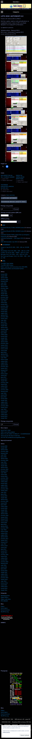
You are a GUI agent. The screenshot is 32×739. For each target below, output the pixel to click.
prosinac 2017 (4, 366)
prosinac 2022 (4, 306)
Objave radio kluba (10, 195)
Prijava (2, 606)
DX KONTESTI (6, 244)
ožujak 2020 (4, 338)
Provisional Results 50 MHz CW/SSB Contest (12, 231)
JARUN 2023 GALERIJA (25, 724)
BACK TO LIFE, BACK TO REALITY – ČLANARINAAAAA (15, 433)
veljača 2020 (4, 340)
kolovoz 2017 (4, 373)
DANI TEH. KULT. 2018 (7, 719)
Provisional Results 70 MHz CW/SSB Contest (12, 227)
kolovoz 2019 (4, 348)
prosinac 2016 (4, 382)
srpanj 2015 (4, 395)
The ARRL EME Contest (7, 265)
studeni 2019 (4, 345)
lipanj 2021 (3, 322)
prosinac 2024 (4, 288)
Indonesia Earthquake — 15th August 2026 (12, 238)
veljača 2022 (4, 313)
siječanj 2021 (4, 327)
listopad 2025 (4, 281)
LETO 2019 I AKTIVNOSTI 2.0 (12, 16)
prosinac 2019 (4, 343)
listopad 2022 (4, 308)
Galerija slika (7, 724)
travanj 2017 (4, 379)
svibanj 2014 (4, 414)
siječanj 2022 (4, 315)
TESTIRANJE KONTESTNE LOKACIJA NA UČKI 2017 (7, 186)
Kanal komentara (5, 610)
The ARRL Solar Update (7, 263)
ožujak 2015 (4, 400)
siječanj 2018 (4, 364)
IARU (3, 225)
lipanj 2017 (3, 377)
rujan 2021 (3, 320)
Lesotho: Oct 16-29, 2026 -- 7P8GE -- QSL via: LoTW (15, 252)
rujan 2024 (3, 290)
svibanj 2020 (4, 334)
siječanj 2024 (4, 295)
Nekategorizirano (5, 595)
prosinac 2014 (4, 405)
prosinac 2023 (4, 297)
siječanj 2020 (4, 341)
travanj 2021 (4, 324)
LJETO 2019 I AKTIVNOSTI (9, 198)
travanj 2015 (4, 398)
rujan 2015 (3, 393)
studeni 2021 (4, 318)
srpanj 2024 (4, 292)
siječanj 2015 (4, 404)
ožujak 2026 (4, 276)
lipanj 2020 (3, 332)
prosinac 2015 (4, 389)
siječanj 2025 (4, 286)
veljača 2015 (4, 402)
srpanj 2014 (4, 412)
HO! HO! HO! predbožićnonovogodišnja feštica (13, 437)
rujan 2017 (3, 372)
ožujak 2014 (4, 418)
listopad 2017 (4, 370)
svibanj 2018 (4, 361)
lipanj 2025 (3, 284)
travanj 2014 (4, 416)
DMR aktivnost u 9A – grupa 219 (22, 719)
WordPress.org (5, 611)
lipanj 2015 (3, 396)
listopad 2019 (4, 347)
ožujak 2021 (4, 325)
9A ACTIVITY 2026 (6, 430)
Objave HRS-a (4, 597)
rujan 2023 (3, 300)
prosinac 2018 (4, 356)
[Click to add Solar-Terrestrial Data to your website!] (16, 705)
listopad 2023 (4, 299)
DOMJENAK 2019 (6, 722)
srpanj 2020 (4, 331)
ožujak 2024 (4, 293)
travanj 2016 (4, 388)
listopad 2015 (4, 391)
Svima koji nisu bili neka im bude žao (10, 435)
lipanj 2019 (3, 352)
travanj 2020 (4, 336)
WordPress (12, 737)
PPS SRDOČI (4, 601)
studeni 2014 (4, 407)
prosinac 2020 (4, 329)
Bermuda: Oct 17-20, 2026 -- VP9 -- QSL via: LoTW (14, 254)
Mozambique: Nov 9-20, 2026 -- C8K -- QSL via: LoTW (15, 250)
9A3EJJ (19, 18)
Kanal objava (4, 608)
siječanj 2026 (4, 277)
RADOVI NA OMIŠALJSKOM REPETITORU (20, 177)
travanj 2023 (4, 304)
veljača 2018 (4, 363)
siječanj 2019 (4, 354)
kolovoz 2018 (4, 359)
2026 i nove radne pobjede (8, 432)
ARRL (3, 261)
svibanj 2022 (4, 309)
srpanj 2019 (4, 350)
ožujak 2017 (4, 380)
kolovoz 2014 (4, 411)
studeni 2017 (4, 368)
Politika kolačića (6, 732)
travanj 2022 (4, 311)
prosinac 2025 (4, 279)
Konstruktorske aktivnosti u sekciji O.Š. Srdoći (13, 201)
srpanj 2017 (4, 375)
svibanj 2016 (4, 386)
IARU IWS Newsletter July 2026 (9, 241)
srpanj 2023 (4, 302)
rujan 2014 (3, 409)
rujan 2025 (3, 283)
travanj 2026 (4, 274)
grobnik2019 (15, 724)
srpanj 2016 (4, 384)
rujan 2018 (3, 357)
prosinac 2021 (4, 316)
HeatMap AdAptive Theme (22, 737)
